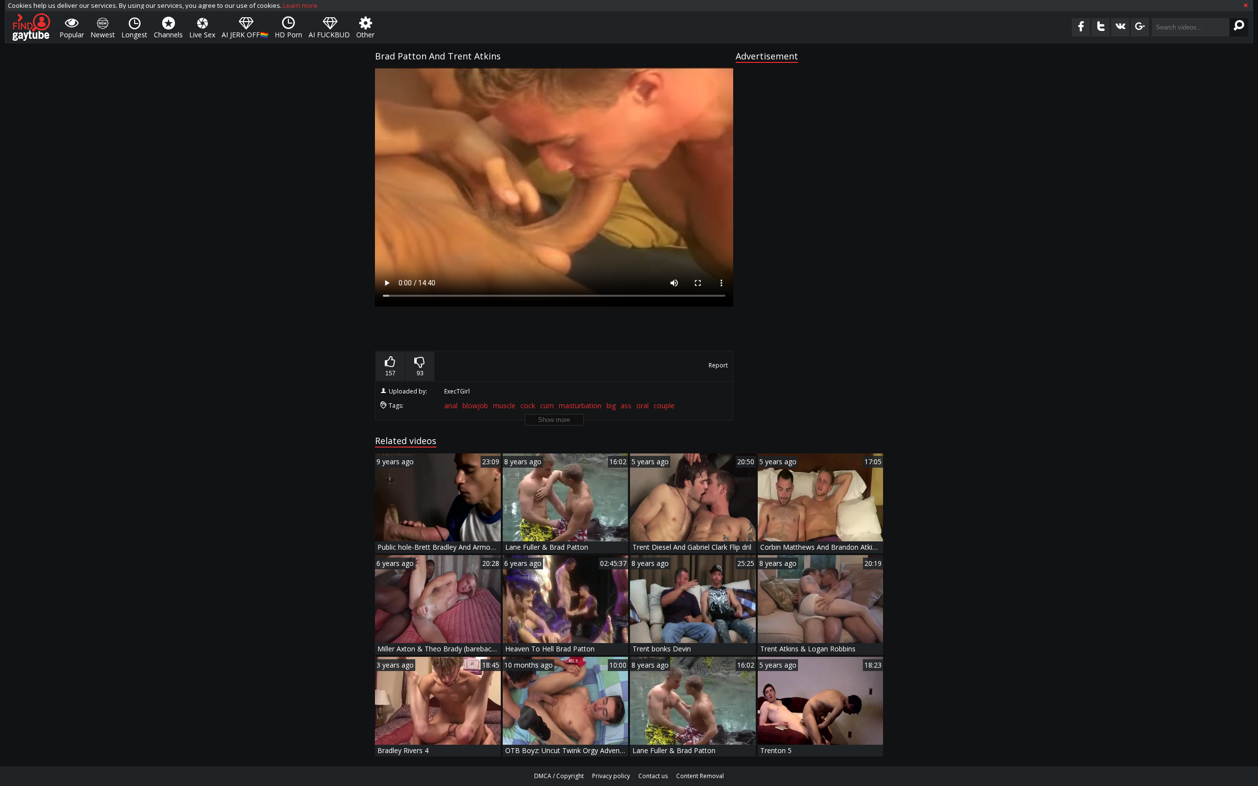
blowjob (475, 405)
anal (450, 405)
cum (547, 405)
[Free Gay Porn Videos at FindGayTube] (31, 27)
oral (642, 405)
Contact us (653, 776)
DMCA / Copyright (559, 776)
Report (718, 365)
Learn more (300, 5)
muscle (504, 405)
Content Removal (700, 776)
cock (527, 405)
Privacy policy (611, 776)
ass (626, 405)
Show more (554, 419)
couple (664, 405)
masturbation (580, 405)
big (611, 405)
